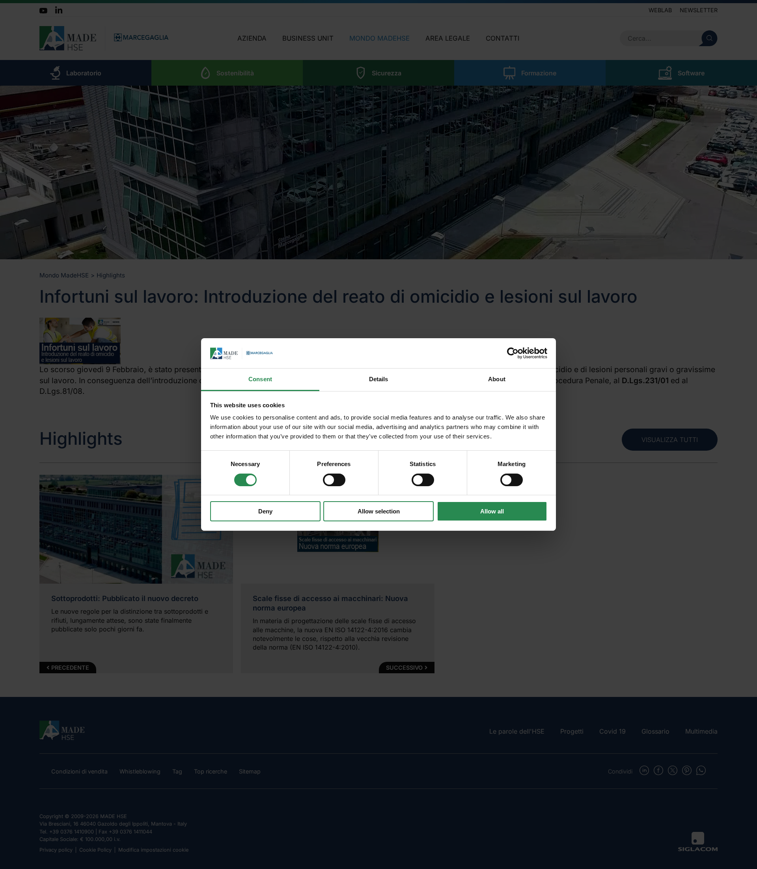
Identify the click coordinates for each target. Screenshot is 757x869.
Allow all (492, 511)
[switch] (334, 480)
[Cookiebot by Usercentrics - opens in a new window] (512, 353)
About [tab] (496, 379)
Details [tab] (378, 379)
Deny (265, 511)
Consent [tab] (260, 379)
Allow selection (379, 511)
